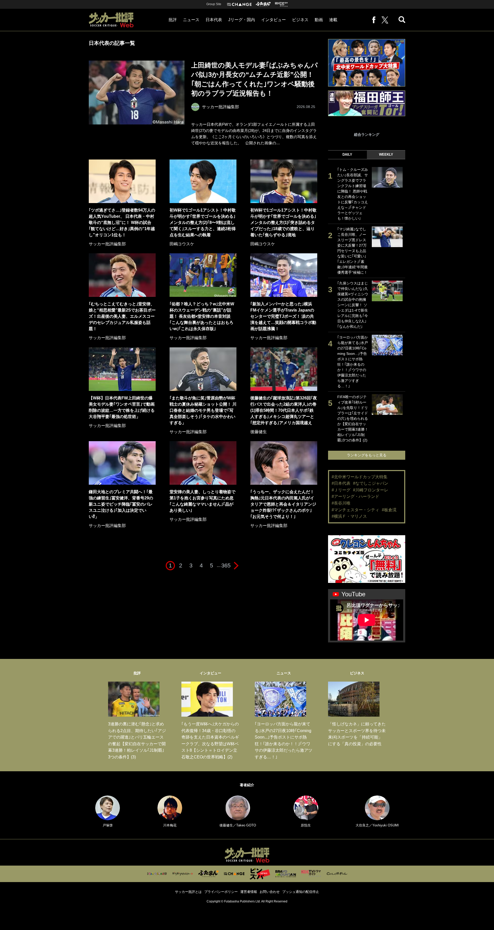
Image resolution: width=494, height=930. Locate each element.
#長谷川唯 (341, 503)
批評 (173, 20)
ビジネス (300, 20)
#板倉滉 (389, 510)
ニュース (191, 20)
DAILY (347, 154)
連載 (333, 20)
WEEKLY (386, 154)
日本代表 (214, 20)
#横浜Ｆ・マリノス (349, 516)
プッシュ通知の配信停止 (300, 892)
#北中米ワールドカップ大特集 (359, 477)
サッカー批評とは (188, 892)
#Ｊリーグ (341, 490)
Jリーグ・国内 (241, 20)
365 (226, 565)
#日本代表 (341, 483)
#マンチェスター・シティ (355, 510)
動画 (319, 20)
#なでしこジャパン (370, 483)
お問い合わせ (270, 892)
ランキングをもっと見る (366, 455)
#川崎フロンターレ (370, 490)
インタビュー (273, 20)
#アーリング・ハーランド (355, 496)
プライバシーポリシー (221, 892)
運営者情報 (248, 892)
